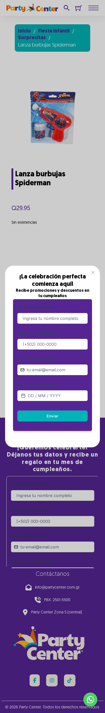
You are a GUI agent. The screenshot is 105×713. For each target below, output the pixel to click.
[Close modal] (93, 272)
